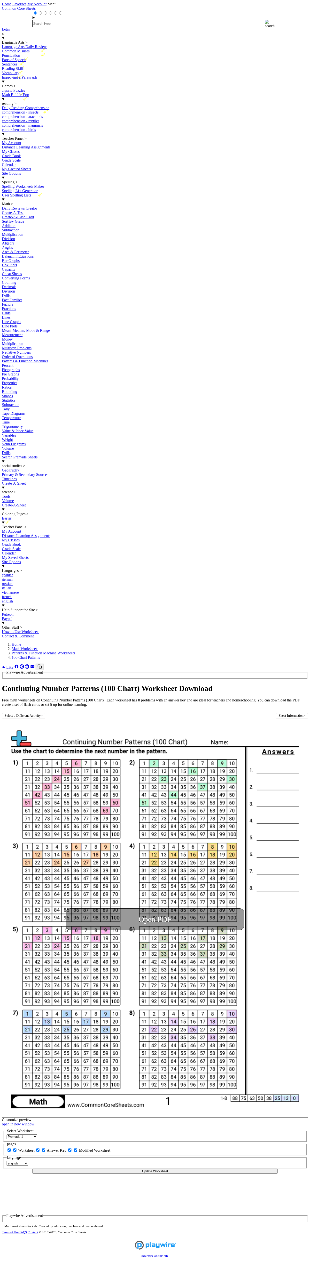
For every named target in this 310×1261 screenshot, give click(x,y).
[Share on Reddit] (27, 667)
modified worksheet (94, 1150)
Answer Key (57, 1150)
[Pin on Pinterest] (22, 667)
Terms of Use (10, 1232)
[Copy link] (40, 667)
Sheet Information (292, 715)
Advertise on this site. (155, 1256)
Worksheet (26, 1150)
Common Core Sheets (19, 8)
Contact (33, 1232)
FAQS (23, 1232)
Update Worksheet (155, 1171)
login (6, 29)
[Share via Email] (33, 667)
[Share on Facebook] (17, 667)
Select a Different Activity (24, 715)
